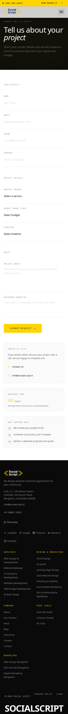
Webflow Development (16, 583)
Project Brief (12, 264)
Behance (55, 532)
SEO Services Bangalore (16, 667)
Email (7, 115)
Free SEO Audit (44, 612)
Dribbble (11, 541)
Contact (8, 646)
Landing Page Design (48, 569)
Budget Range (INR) (15, 208)
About (7, 612)
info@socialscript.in (22, 375)
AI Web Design (11, 594)
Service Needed (13, 190)
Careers (8, 640)
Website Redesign (13, 567)
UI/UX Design (44, 558)
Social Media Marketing (49, 586)
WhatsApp (12, 522)
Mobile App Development (17, 588)
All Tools (41, 623)
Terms (59, 694)
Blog (6, 629)
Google (26, 532)
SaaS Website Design (48, 575)
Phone (7, 134)
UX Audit (41, 564)
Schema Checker (45, 617)
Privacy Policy (43, 694)
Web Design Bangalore (16, 661)
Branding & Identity (47, 581)
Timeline (9, 227)
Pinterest (40, 532)
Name (6, 96)
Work (6, 623)
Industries (9, 634)
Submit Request (21, 328)
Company (8, 153)
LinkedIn (12, 532)
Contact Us (18, 366)
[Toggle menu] (61, 12)
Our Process (10, 617)
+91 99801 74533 (13, 512)
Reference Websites (15, 297)
